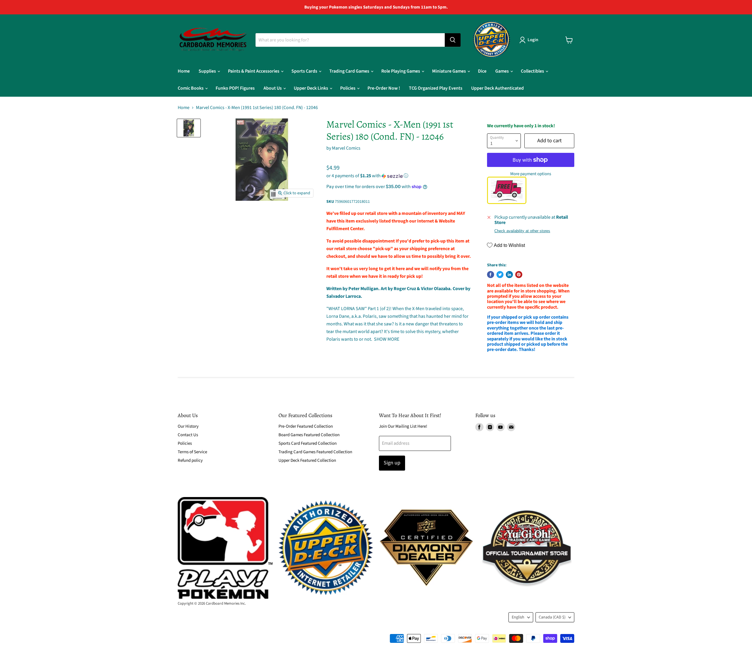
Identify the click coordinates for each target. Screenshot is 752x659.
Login (533, 40)
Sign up (392, 462)
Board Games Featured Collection (309, 435)
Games (502, 71)
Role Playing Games (401, 71)
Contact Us (188, 435)
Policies (348, 88)
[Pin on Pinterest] (518, 274)
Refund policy (190, 460)
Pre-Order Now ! (383, 88)
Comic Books (191, 88)
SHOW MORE (386, 339)
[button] (398, 176)
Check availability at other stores (522, 231)
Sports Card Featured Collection (307, 443)
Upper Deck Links (311, 88)
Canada (552, 617)
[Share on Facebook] (490, 274)
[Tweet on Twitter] (499, 274)
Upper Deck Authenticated (497, 88)
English (518, 617)
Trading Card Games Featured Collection (315, 452)
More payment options (530, 173)
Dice (482, 71)
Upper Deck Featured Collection (307, 460)
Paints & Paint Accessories (254, 71)
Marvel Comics (346, 148)
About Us (273, 88)
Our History (188, 426)
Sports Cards (304, 71)
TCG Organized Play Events (435, 88)
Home (184, 71)
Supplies (208, 71)
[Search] (453, 40)
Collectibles (533, 71)
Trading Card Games (349, 71)
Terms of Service (192, 452)
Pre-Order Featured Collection (305, 426)
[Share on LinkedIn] (509, 274)
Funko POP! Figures (235, 88)
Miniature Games (449, 71)
